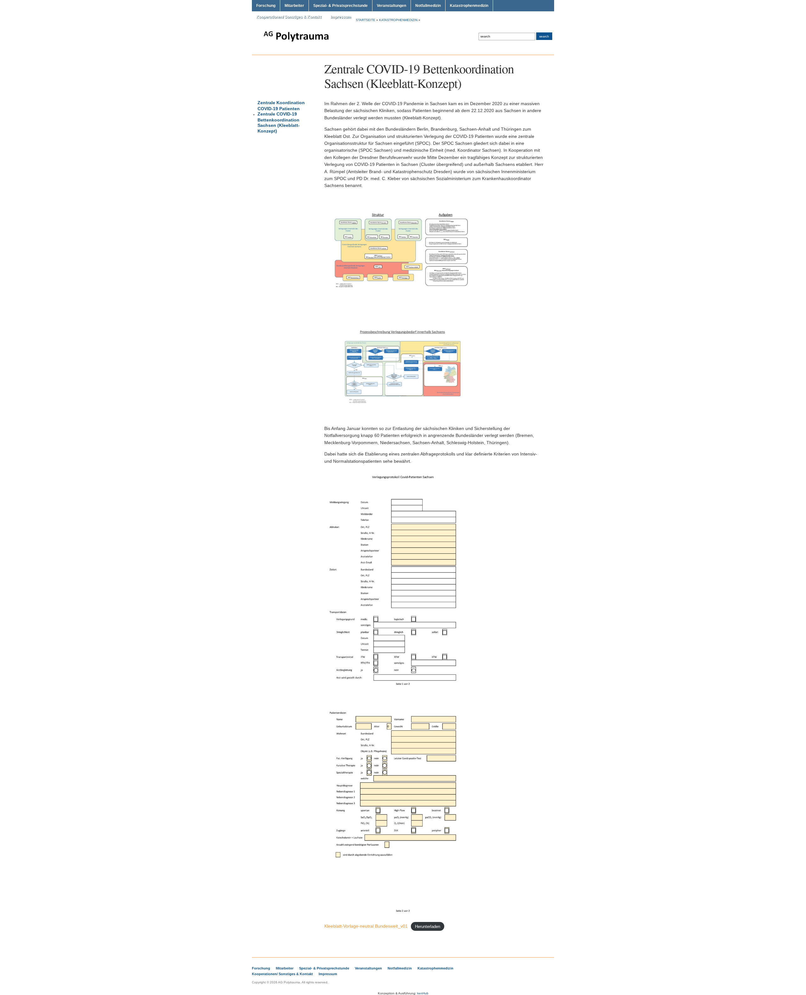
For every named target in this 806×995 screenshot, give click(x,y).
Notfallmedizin (428, 5)
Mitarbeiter (294, 5)
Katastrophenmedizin (469, 5)
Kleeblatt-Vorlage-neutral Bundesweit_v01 (366, 926)
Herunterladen (427, 926)
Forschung (265, 5)
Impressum (341, 17)
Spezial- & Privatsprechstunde (340, 5)
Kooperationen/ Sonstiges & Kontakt (288, 17)
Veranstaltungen (391, 5)
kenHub (423, 993)
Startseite (365, 20)
